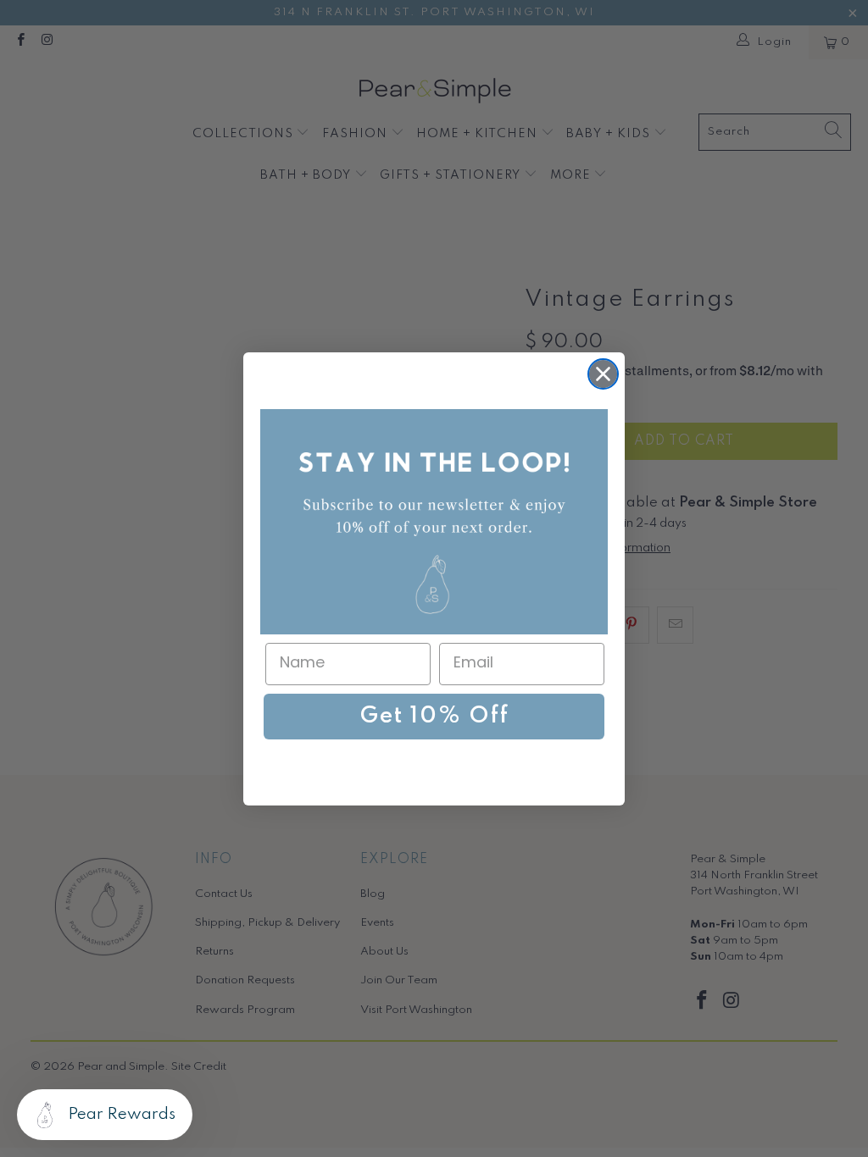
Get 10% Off (434, 716)
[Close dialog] (603, 374)
